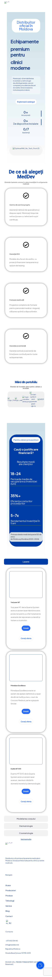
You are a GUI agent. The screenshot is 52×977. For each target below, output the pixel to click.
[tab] (26, 562)
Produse (9, 895)
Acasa (8, 885)
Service (8, 906)
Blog (7, 911)
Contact (9, 916)
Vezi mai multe (26, 839)
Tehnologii (9, 900)
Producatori (10, 890)
